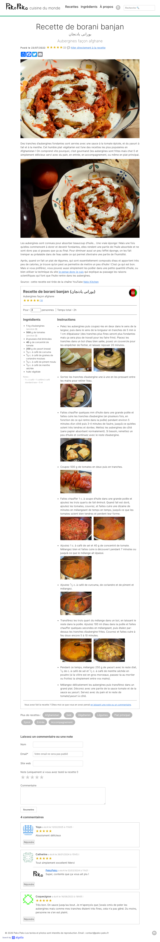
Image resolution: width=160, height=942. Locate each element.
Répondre (29, 842)
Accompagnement (62, 722)
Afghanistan (52, 715)
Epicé (27, 722)
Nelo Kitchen (91, 281)
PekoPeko (52, 870)
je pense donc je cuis (71, 271)
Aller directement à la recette (88, 47)
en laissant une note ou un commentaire (110, 704)
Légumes (102, 715)
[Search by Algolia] (12, 938)
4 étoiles (37, 777)
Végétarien (84, 715)
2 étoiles (27, 777)
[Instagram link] (118, 8)
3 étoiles (32, 777)
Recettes (71, 7)
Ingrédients (89, 7)
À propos (106, 7)
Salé (68, 715)
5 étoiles (41, 777)
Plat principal (122, 715)
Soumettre (28, 809)
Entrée (41, 722)
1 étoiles (22, 777)
